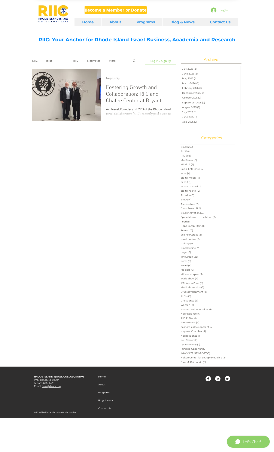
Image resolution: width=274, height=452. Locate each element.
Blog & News (105, 400)
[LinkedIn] (217, 378)
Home (102, 376)
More (112, 60)
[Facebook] (208, 378)
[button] (134, 61)
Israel (49, 60)
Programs (104, 392)
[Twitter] (227, 378)
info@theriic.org (51, 386)
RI (63, 60)
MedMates (93, 60)
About (101, 384)
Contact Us (104, 408)
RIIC (35, 60)
